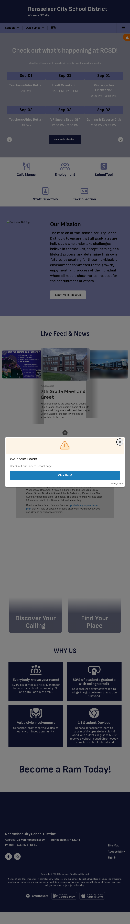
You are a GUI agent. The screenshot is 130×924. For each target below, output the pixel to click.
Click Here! (65, 475)
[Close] (119, 442)
